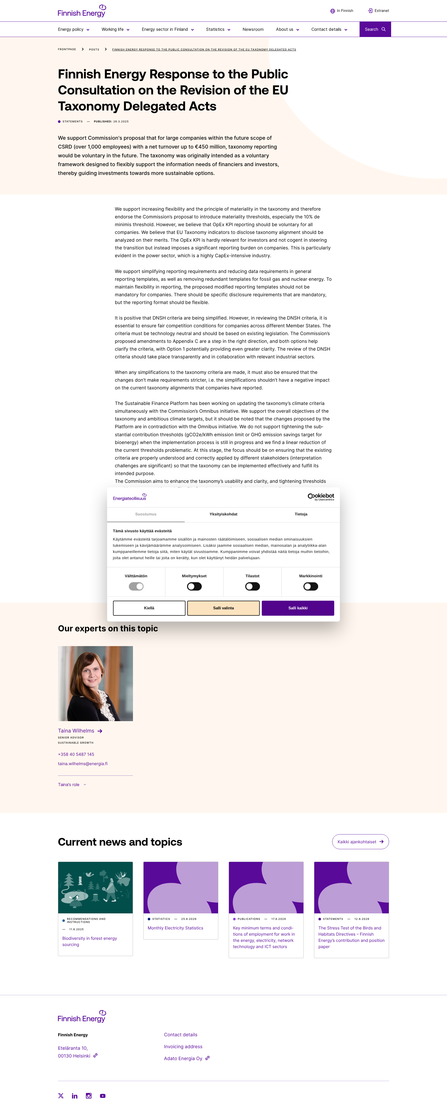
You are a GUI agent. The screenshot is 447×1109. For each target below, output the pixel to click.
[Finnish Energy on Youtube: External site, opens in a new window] (103, 1096)
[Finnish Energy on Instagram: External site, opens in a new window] (89, 1096)
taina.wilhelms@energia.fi (83, 763)
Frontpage (67, 49)
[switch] (194, 586)
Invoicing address (183, 1046)
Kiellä (149, 608)
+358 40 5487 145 (76, 754)
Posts (94, 49)
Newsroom (253, 29)
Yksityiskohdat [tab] (223, 514)
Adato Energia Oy (183, 1058)
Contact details (180, 1035)
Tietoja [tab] (301, 514)
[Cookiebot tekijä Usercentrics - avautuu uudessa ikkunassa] (311, 497)
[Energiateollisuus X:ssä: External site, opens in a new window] (61, 1095)
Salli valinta (223, 608)
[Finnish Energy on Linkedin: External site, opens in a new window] (75, 1096)
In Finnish (345, 11)
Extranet (382, 11)
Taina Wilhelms (76, 731)
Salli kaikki (298, 608)
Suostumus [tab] (146, 514)
